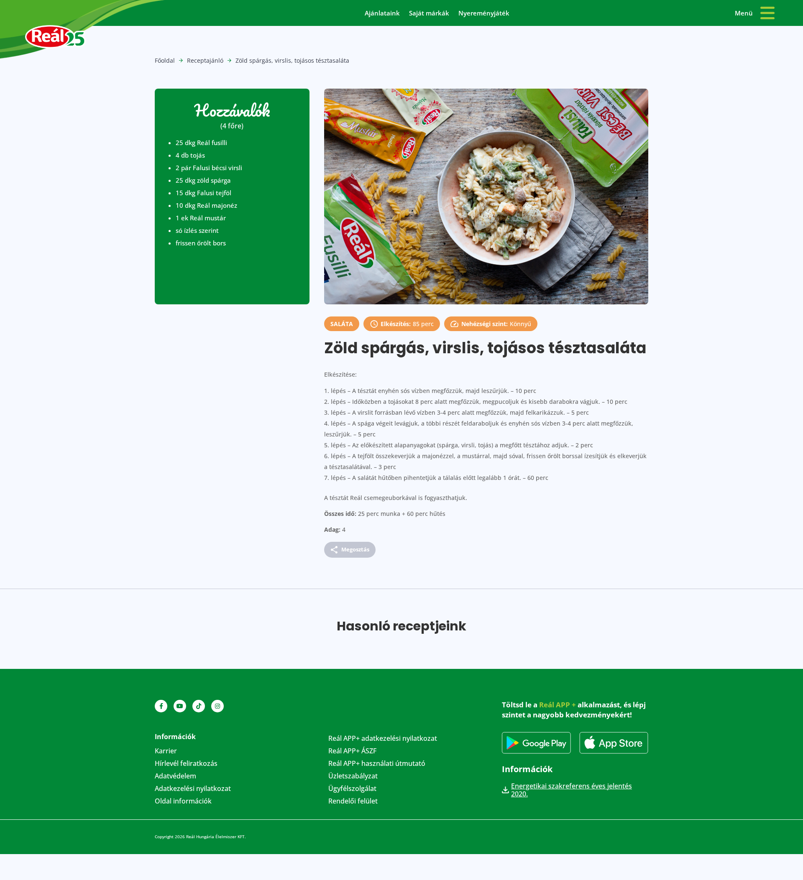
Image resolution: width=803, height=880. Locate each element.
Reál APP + (557, 704)
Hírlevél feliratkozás (186, 764)
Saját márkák (429, 13)
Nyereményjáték (483, 13)
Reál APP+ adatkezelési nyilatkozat (382, 739)
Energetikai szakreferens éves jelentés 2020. (571, 790)
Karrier (166, 751)
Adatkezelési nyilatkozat (193, 789)
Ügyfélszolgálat (352, 789)
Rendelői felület (353, 802)
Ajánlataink (382, 13)
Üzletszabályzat (353, 777)
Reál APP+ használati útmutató (376, 764)
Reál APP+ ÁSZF (352, 751)
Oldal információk (183, 802)
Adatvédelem (175, 777)
